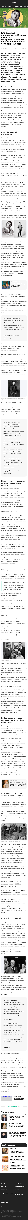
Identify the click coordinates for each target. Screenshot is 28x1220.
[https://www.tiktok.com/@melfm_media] (16, 1177)
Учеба (10, 6)
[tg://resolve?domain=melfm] (3, 1177)
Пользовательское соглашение (8, 1210)
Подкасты (4, 1190)
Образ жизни (18, 6)
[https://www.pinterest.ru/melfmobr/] (21, 1177)
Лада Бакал (17, 1096)
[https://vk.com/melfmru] (12, 1177)
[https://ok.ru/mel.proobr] (26, 1177)
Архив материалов (19, 1193)
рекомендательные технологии (14, 1216)
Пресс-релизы (20, 1186)
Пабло (17, 1190)
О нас (3, 1183)
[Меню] (25, 2)
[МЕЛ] (14, 2)
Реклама (4, 1186)
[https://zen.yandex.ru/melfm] (7, 1177)
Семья (4, 6)
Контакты (18, 1183)
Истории (4, 29)
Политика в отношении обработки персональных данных (14, 1212)
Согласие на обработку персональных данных (11, 1211)
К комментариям (14, 1106)
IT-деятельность (7, 1193)
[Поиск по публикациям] (2, 2)
